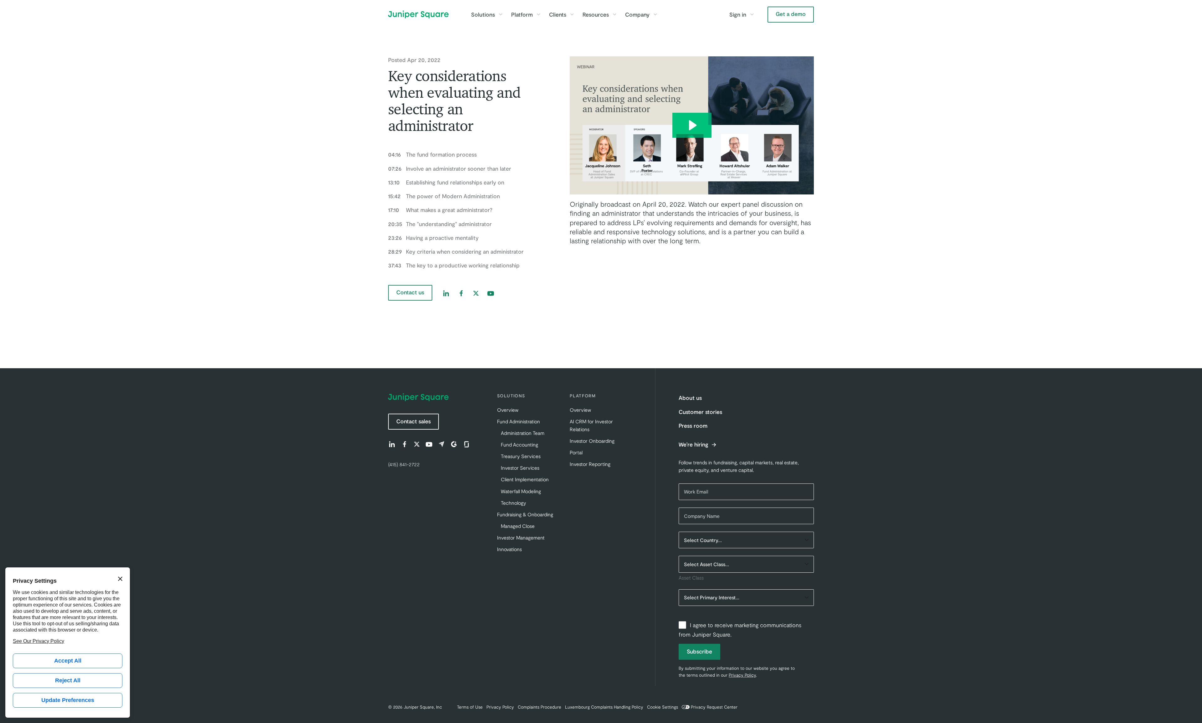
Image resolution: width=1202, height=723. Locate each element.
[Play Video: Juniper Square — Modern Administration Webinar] (691, 125)
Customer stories (700, 411)
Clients (557, 14)
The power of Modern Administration (444, 196)
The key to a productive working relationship (454, 265)
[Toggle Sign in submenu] (752, 14)
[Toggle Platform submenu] (538, 14)
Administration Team (522, 433)
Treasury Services (521, 456)
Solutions (483, 14)
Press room (693, 425)
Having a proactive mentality (433, 237)
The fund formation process (432, 154)
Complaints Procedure (539, 707)
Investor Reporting (590, 464)
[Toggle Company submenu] (655, 14)
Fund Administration (518, 421)
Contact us (410, 292)
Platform (522, 14)
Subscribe (699, 651)
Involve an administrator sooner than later (449, 168)
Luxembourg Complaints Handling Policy (604, 707)
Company (637, 14)
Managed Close (518, 526)
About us (690, 397)
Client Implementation (525, 479)
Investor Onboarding (592, 441)
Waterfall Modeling (521, 491)
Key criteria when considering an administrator (456, 251)
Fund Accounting (519, 444)
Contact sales (413, 421)
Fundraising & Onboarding (525, 514)
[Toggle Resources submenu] (614, 14)
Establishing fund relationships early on (446, 182)
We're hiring (694, 445)
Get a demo (791, 13)
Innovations (509, 549)
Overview (507, 410)
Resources (596, 14)
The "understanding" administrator (440, 223)
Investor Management (521, 537)
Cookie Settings (662, 707)
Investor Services (520, 468)
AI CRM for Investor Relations (591, 425)
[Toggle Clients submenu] (572, 14)
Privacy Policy (742, 675)
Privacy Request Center (714, 707)
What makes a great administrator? (440, 209)
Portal (576, 452)
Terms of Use (470, 707)
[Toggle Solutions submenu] (500, 14)
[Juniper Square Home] (418, 14)
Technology (513, 503)
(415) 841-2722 (404, 464)
